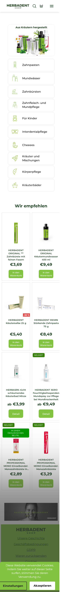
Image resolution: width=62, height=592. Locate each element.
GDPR (31, 550)
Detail (15, 414)
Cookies (31, 561)
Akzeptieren (42, 585)
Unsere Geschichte (31, 538)
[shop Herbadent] (31, 531)
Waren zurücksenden (31, 555)
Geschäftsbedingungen (31, 544)
